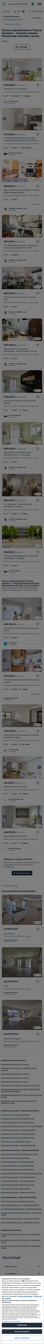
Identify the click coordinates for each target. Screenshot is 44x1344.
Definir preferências (22, 1338)
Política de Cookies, (25, 1296)
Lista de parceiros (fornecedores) (11, 1321)
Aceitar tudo (22, 1325)
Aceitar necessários (21, 1332)
